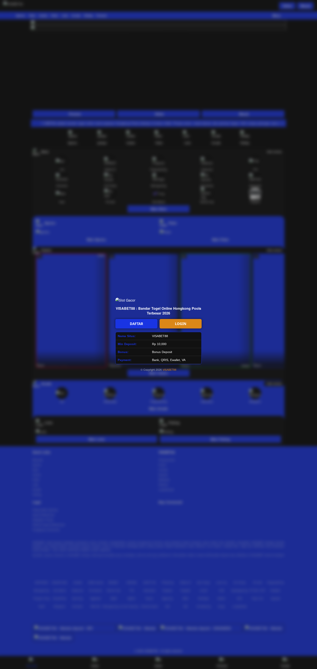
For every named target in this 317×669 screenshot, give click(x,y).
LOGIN (180, 323)
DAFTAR (136, 323)
